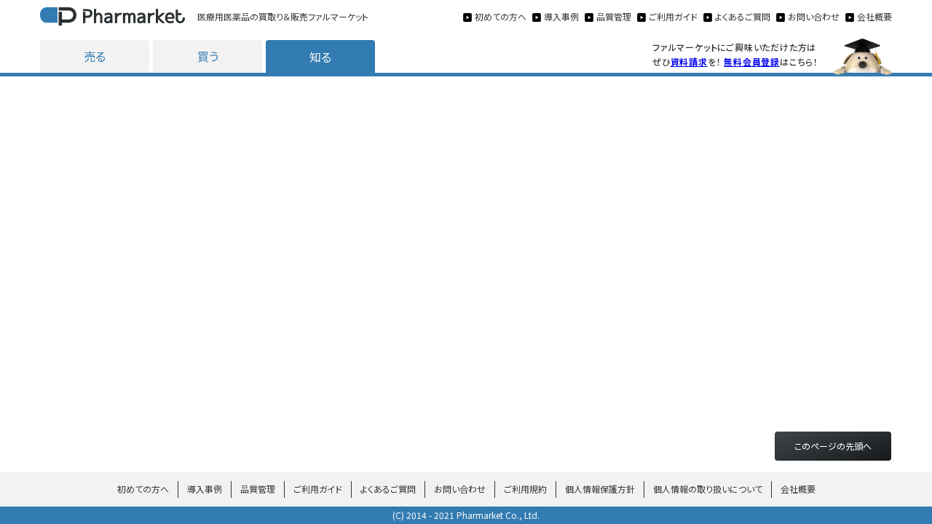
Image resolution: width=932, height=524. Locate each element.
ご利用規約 (525, 489)
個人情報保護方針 (600, 489)
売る (95, 56)
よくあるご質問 (388, 489)
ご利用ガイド (317, 489)
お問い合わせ (460, 489)
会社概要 (798, 489)
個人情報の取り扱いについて (707, 489)
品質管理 (257, 489)
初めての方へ (143, 489)
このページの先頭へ (833, 446)
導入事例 (204, 489)
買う (207, 56)
